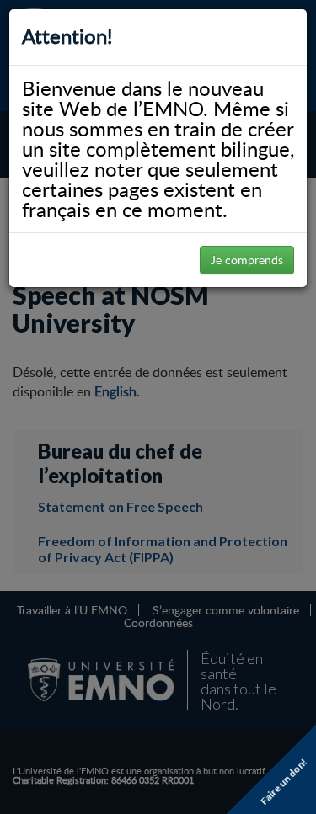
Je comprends (247, 260)
